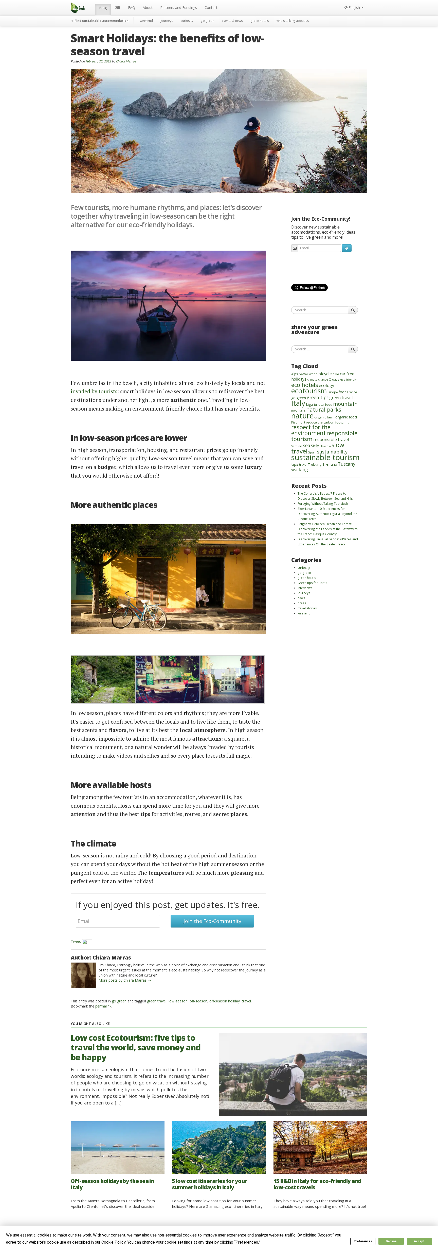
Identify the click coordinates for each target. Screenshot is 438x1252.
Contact (211, 7)
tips (294, 464)
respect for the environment (311, 430)
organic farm (324, 417)
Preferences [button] (246, 1242)
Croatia (334, 379)
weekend (146, 21)
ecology (326, 385)
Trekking (314, 464)
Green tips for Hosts (312, 583)
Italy (298, 403)
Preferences (363, 1241)
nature (302, 415)
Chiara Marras (126, 61)
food (342, 391)
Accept (419, 1241)
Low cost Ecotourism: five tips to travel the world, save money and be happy (135, 1047)
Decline (391, 1241)
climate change (317, 379)
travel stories (307, 608)
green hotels (259, 21)
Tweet (76, 941)
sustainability (332, 451)
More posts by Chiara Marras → (125, 980)
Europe (332, 392)
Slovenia (325, 446)
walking (299, 469)
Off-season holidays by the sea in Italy (112, 1184)
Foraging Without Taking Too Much (323, 503)
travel (246, 1001)
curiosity (187, 21)
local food (325, 404)
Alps (294, 373)
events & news (232, 21)
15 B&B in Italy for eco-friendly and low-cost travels (317, 1184)
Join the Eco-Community (212, 921)
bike (336, 374)
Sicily (315, 445)
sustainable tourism (325, 457)
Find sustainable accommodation (101, 21)
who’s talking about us (293, 21)
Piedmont (298, 422)
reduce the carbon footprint (327, 422)
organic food (346, 417)
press (302, 603)
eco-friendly (348, 379)
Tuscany (346, 464)
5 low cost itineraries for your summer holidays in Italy (209, 1184)
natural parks (323, 409)
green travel (157, 1001)
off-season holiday (224, 1001)
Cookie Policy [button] (113, 1242)
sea (306, 445)
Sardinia (296, 446)
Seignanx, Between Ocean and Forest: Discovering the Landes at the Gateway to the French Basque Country (328, 529)
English (354, 7)
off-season (198, 1001)
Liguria (311, 404)
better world (308, 374)
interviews (305, 588)
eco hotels (304, 384)
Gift (117, 7)
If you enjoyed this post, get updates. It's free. (168, 904)
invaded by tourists (94, 391)
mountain (345, 403)
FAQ (131, 7)
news (301, 598)
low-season (178, 1001)
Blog (103, 7)
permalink (103, 1006)
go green (207, 21)
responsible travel (331, 439)
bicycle (325, 374)
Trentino (329, 464)
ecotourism (309, 390)
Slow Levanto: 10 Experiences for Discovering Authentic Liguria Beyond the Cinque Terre (327, 514)
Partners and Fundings (178, 7)
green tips (317, 397)
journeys (166, 21)
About (148, 7)
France (352, 392)
